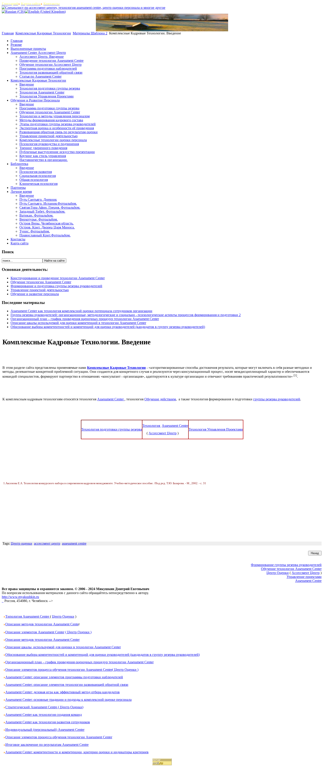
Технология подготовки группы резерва (111, 429)
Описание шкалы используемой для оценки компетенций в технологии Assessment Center (78, 323)
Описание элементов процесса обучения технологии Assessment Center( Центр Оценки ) (71, 669)
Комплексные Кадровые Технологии (43, 33)
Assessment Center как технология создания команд (43, 714)
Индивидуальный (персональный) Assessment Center (44, 729)
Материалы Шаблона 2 (90, 33)
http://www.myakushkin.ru (20, 597)
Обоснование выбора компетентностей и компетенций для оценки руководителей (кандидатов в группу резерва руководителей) (108, 327)
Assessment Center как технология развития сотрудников (47, 722)
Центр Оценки (63, 616)
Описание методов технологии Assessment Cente (41, 624)
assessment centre (74, 543)
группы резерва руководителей (276, 399)
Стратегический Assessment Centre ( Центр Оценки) (44, 707)
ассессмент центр (47, 543)
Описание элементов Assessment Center (34, 632)
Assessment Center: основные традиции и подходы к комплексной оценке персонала (68, 699)
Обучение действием (160, 399)
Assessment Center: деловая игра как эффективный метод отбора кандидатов (62, 692)
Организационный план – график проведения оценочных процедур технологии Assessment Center (85, 319)
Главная (8, 33)
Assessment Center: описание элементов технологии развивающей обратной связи (66, 684)
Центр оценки (21, 543)
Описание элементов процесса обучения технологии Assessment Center (58, 737)
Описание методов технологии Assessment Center (42, 639)
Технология (151, 426)
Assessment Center (111, 399)
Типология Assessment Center (27, 616)
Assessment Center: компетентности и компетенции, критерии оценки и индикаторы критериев (77, 752)
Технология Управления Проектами (216, 429)
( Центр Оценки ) (78, 632)
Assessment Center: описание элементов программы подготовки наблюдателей (64, 677)
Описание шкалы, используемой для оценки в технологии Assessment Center (63, 647)
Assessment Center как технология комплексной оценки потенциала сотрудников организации (81, 311)
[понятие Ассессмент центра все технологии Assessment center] (3, 601)
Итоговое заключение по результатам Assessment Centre (47, 744)
